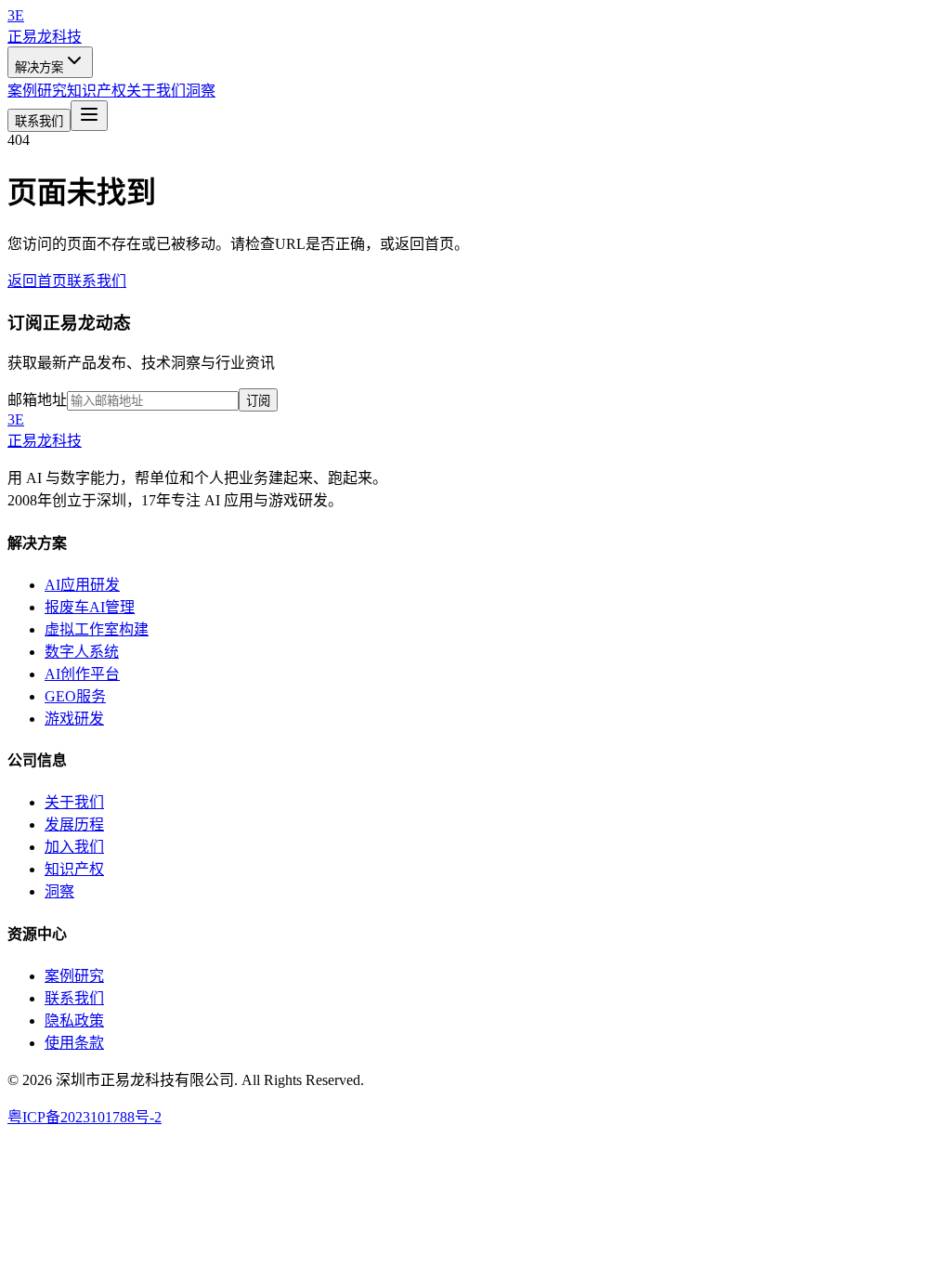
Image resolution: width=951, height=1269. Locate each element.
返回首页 (37, 281)
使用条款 (74, 1043)
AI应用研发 (82, 585)
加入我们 (74, 847)
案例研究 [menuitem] (37, 90)
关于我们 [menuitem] (156, 90)
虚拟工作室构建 (97, 629)
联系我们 (39, 121)
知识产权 (74, 869)
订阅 (258, 401)
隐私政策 (74, 1020)
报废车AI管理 (90, 607)
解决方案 (39, 67)
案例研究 (74, 976)
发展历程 (74, 824)
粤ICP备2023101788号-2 (84, 1117)
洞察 (59, 891)
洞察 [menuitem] (200, 90)
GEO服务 (75, 696)
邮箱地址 (37, 400)
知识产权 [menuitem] (96, 90)
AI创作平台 (82, 674)
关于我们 (74, 802)
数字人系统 (82, 652)
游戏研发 (74, 718)
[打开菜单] (89, 115)
